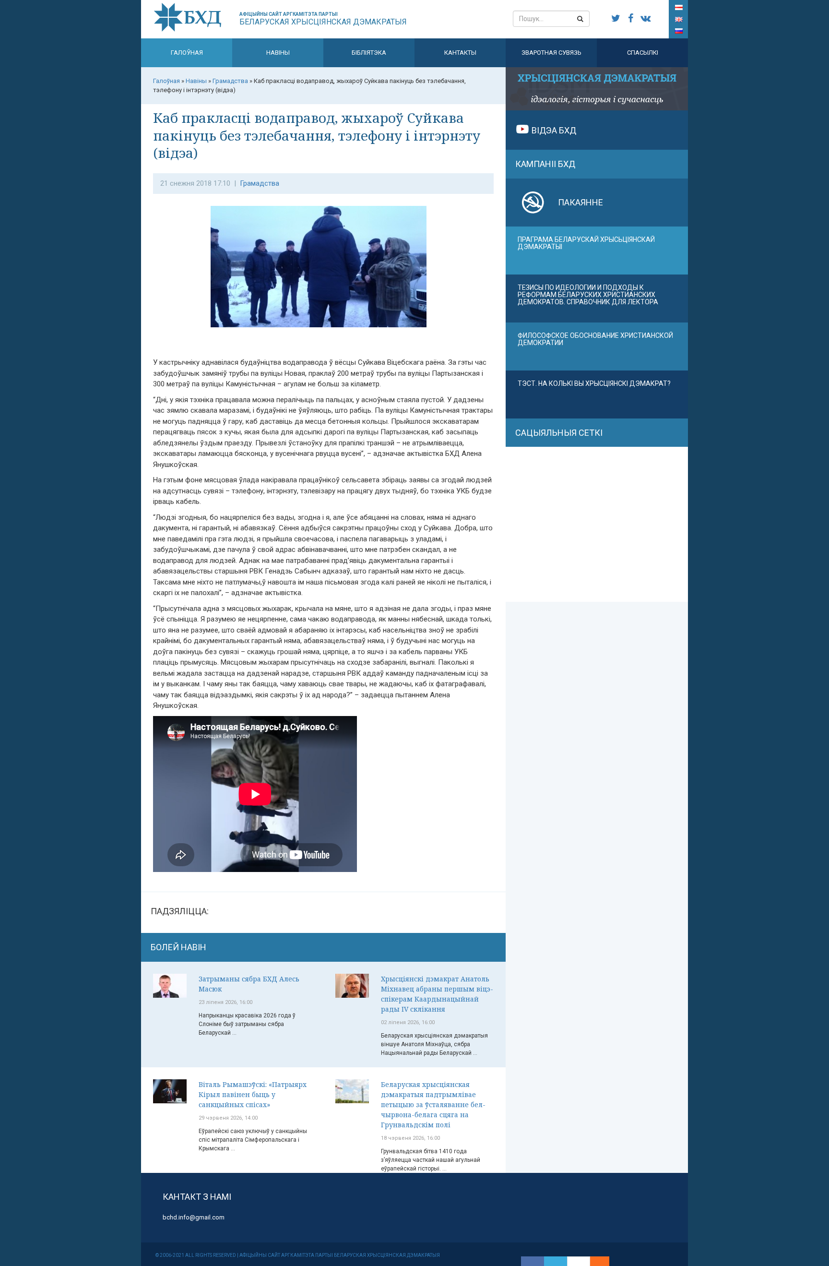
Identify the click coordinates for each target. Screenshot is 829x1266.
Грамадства (259, 183)
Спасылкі (642, 52)
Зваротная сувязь (551, 52)
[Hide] (604, 1261)
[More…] (595, 1261)
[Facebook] (532, 1261)
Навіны (278, 52)
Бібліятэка (369, 52)
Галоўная (187, 52)
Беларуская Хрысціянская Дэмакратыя (323, 19)
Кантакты (460, 52)
